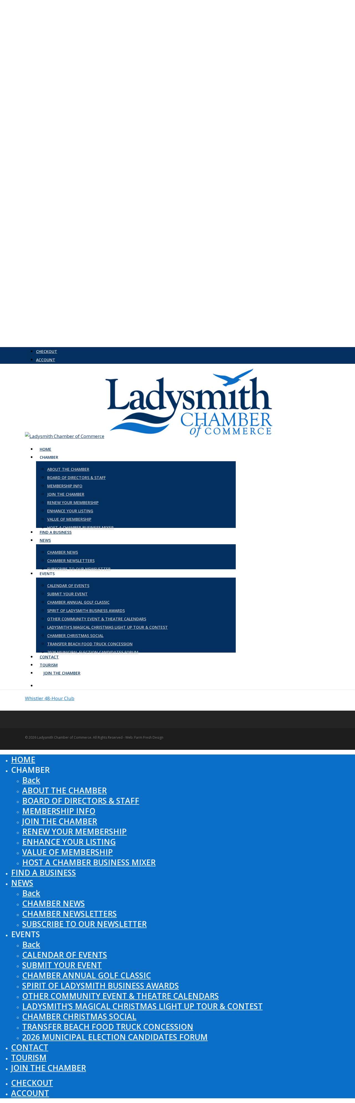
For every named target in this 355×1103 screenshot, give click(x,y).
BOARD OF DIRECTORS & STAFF (80, 800)
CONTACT (29, 1047)
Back (31, 780)
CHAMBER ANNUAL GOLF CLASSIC (86, 975)
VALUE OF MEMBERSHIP (67, 852)
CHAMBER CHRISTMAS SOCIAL (79, 1016)
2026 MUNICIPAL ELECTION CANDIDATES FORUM (115, 1037)
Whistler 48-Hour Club (49, 698)
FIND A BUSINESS (43, 872)
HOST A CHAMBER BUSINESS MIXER (89, 862)
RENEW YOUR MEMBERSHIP (74, 831)
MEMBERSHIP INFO (58, 811)
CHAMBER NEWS (53, 903)
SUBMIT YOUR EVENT (62, 965)
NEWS (22, 883)
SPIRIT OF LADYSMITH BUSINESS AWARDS (100, 985)
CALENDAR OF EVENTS (64, 954)
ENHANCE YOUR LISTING (69, 841)
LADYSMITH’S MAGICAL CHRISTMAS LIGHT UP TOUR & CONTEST (142, 1006)
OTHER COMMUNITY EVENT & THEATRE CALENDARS (120, 996)
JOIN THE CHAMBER (59, 821)
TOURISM (29, 1057)
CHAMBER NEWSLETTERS (69, 913)
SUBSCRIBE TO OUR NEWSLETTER (84, 924)
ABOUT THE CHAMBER (64, 790)
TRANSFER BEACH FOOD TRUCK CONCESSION (107, 1026)
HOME (23, 759)
